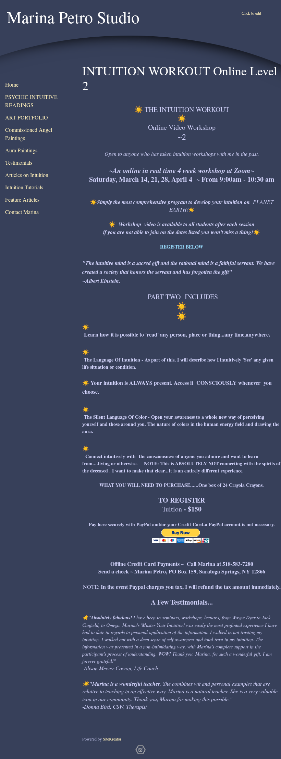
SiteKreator (112, 739)
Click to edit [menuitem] (251, 13)
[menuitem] (36, 85)
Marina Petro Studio (73, 17)
